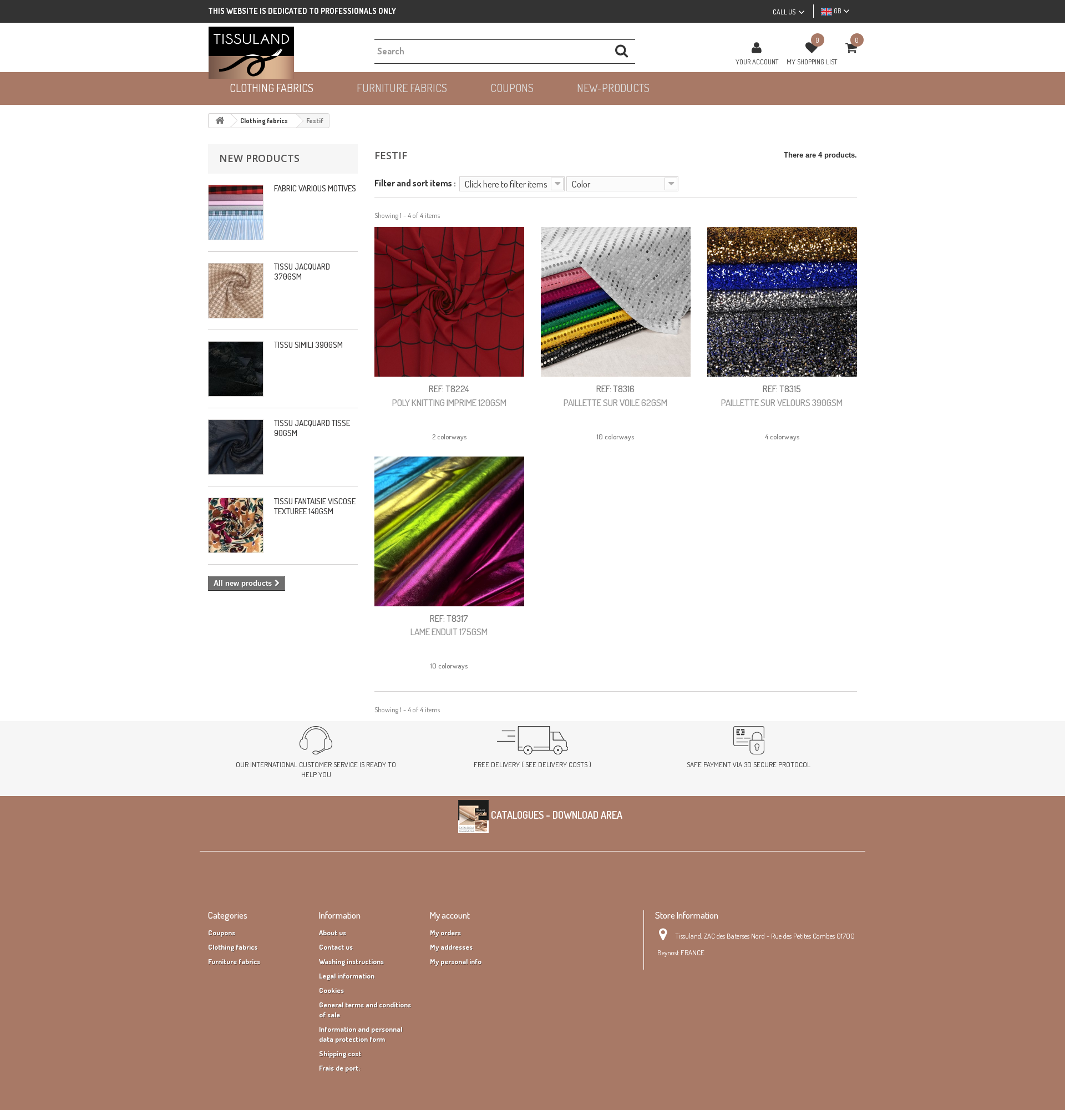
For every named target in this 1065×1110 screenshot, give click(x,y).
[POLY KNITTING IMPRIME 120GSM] (449, 302)
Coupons (221, 932)
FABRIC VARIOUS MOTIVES (315, 188)
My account (450, 915)
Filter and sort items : (415, 183)
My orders (445, 932)
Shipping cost (340, 1053)
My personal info (455, 961)
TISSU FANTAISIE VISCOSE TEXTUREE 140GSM (315, 506)
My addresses (451, 946)
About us (332, 932)
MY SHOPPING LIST (812, 61)
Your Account (757, 61)
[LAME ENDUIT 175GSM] (449, 531)
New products (259, 158)
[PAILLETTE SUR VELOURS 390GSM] (782, 302)
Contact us (336, 946)
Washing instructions (351, 961)
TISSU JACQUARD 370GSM (302, 271)
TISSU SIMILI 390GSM (308, 344)
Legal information (346, 975)
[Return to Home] (219, 121)
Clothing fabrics (232, 946)
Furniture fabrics (234, 961)
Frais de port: (339, 1067)
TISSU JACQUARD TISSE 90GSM (312, 428)
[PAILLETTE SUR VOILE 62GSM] (616, 302)
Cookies (331, 990)
